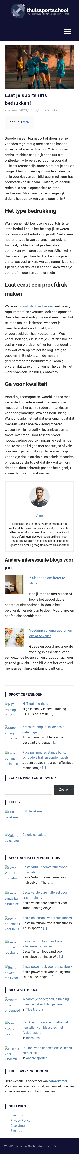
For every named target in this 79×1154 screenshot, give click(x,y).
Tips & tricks (48, 110)
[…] (51, 714)
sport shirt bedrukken (36, 306)
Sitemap (16, 1131)
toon (26, 122)
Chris (33, 110)
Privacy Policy (20, 1120)
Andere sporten (36, 1058)
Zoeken (64, 789)
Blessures (33, 1038)
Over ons (16, 1115)
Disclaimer (18, 1126)
